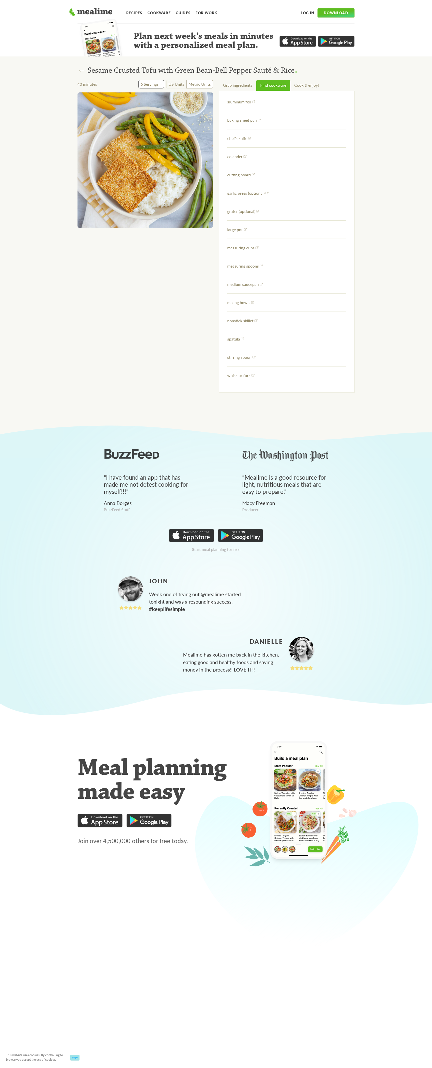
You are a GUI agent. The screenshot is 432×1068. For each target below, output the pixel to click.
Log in (307, 12)
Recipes (134, 12)
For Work (206, 12)
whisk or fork (238, 375)
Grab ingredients (237, 85)
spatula (233, 339)
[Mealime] (91, 12)
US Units (176, 84)
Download (336, 12)
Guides (183, 12)
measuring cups (240, 248)
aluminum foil (239, 102)
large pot (235, 229)
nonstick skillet (240, 321)
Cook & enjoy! (306, 85)
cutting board (239, 175)
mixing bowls (238, 302)
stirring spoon (239, 357)
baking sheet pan (242, 120)
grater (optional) (241, 211)
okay (75, 1057)
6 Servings (149, 84)
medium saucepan (243, 284)
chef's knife (237, 138)
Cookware (159, 12)
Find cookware (273, 85)
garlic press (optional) (245, 193)
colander (234, 156)
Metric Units (199, 84)
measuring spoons (243, 266)
